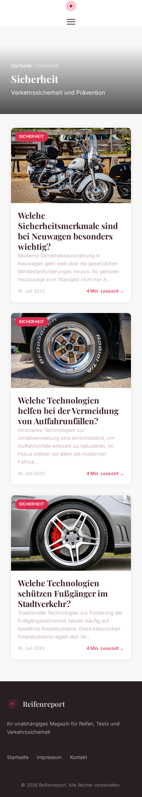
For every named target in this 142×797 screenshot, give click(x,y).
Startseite (21, 65)
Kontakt (78, 757)
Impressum (49, 757)
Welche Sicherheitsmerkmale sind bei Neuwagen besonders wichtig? (68, 231)
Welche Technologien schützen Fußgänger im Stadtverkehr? (63, 593)
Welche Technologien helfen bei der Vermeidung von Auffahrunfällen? (68, 410)
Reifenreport (44, 704)
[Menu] (71, 21)
